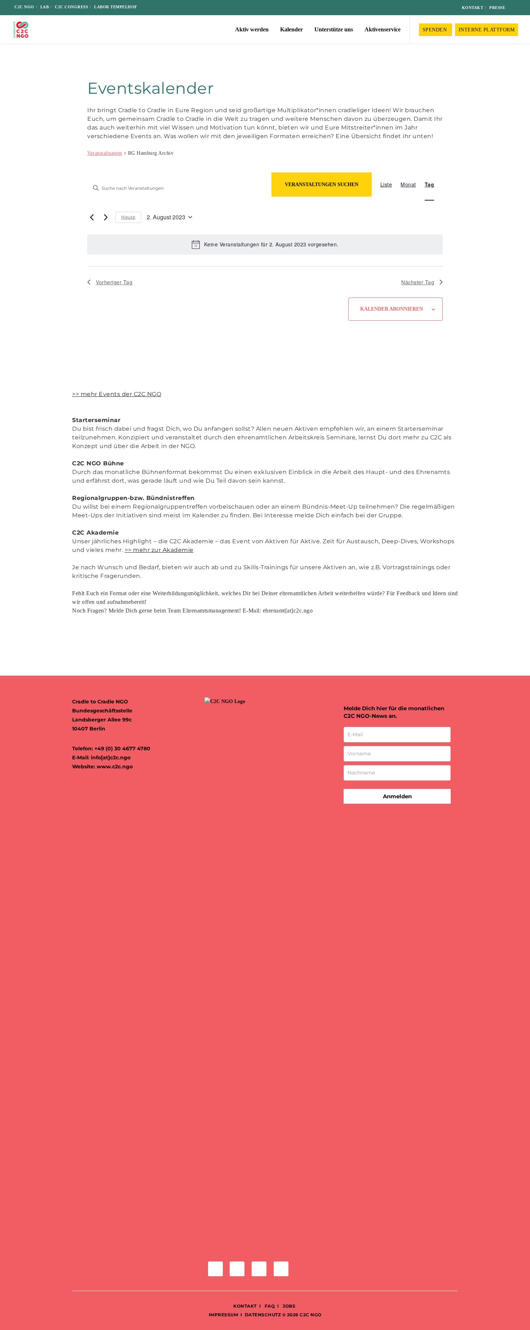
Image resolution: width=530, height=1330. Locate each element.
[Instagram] (426, 8)
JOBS (289, 1306)
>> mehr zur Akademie (159, 550)
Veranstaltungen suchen (321, 184)
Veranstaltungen (104, 153)
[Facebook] (414, 8)
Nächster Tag (417, 282)
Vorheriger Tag (114, 282)
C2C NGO (24, 7)
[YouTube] (448, 8)
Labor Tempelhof (115, 7)
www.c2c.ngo (115, 766)
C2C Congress (71, 7)
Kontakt (472, 7)
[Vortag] (91, 217)
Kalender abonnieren (391, 309)
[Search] (516, 7)
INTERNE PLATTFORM (487, 29)
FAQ (269, 1306)
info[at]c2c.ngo (111, 757)
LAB (44, 7)
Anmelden (397, 796)
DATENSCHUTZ (263, 1314)
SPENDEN (436, 29)
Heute (128, 217)
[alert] (265, 244)
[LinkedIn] (437, 8)
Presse (497, 7)
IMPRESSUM (223, 1314)
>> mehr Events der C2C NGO (116, 394)
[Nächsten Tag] (105, 217)
